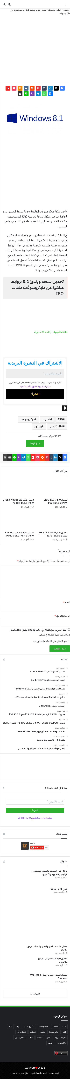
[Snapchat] (35, 408)
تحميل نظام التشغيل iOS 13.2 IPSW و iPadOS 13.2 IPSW (19, 534)
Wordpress (43, 1026)
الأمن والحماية (29, 1026)
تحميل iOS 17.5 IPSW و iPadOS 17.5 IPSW (55, 501)
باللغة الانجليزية (42, 332)
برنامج (43, 1032)
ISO (60, 419)
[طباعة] (5, 457)
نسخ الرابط (35, 443)
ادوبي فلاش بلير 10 (58, 889)
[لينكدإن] (50, 88)
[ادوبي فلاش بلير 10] (15, 899)
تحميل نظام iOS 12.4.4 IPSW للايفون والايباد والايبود (52, 534)
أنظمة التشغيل (54, 9)
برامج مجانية (53, 1032)
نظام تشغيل (56, 426)
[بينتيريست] (38, 88)
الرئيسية (66, 9)
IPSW (55, 1026)
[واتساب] (44, 93)
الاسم (66, 602)
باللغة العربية (60, 332)
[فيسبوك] (62, 88)
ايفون (64, 1032)
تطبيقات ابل (21, 1032)
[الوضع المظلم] (9, 5)
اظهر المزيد (35, 993)
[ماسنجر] (50, 93)
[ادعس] (35, 4)
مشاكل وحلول (20, 1037)
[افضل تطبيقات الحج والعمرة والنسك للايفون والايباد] (34, 929)
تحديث (46, 419)
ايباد (17, 1026)
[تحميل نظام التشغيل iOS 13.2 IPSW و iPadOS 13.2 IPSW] (18, 521)
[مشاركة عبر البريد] (20, 93)
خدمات (39, 1037)
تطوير (48, 1037)
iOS (64, 1026)
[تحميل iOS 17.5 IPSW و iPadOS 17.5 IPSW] (51, 488)
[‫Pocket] (14, 88)
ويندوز (38, 426)
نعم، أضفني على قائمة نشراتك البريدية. (50, 641)
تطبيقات (33, 1032)
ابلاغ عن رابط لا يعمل (19, 1073)
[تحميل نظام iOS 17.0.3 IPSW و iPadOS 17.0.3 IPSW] (18, 488)
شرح (31, 1037)
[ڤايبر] (32, 93)
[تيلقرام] (38, 93)
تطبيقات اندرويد (60, 1037)
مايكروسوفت (28, 419)
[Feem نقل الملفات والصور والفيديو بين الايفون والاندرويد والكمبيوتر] (15, 877)
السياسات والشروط (38, 1073)
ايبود (10, 1026)
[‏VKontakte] (26, 88)
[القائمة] (66, 5)
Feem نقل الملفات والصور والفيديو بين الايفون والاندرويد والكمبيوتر (49, 872)
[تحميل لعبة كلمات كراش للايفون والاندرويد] (15, 964)
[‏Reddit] (32, 88)
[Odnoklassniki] (20, 88)
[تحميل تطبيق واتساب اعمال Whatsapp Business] (15, 980)
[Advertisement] (35, 173)
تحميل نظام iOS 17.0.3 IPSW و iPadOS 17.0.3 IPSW (18, 501)
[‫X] (56, 88)
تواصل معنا (54, 1073)
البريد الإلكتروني (62, 616)
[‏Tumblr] (44, 88)
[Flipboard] (8, 88)
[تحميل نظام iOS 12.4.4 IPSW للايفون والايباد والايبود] (51, 521)
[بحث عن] (4, 5)
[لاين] (26, 93)
